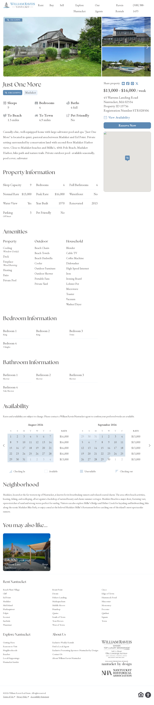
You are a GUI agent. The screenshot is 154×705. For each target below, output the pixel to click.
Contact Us (57, 654)
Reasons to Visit (10, 646)
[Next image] (147, 46)
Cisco (104, 589)
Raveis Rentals (120, 8)
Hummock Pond (109, 597)
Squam (105, 617)
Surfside (6, 620)
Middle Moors (58, 605)
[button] (127, 159)
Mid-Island (8, 605)
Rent (40, 5)
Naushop (56, 609)
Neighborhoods (10, 650)
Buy (51, 5)
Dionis (55, 593)
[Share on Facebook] (128, 83)
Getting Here (9, 642)
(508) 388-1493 (138, 8)
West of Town (58, 624)
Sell (62, 5)
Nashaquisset (9, 609)
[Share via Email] (123, 83)
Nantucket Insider (11, 662)
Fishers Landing (59, 597)
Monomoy (106, 605)
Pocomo (105, 609)
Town (104, 620)
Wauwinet (7, 624)
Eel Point (7, 597)
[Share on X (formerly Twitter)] (137, 83)
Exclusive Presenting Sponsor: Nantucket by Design (75, 650)
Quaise (55, 613)
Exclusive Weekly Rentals (63, 642)
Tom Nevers (57, 620)
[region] (77, 47)
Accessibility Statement (40, 696)
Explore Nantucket (80, 8)
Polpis (5, 613)
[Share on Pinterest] (132, 83)
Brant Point (57, 589)
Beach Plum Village (11, 589)
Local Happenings (11, 658)
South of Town (58, 617)
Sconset (6, 617)
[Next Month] (149, 446)
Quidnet (105, 613)
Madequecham (58, 601)
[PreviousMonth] (4, 446)
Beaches (6, 654)
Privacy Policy (22, 696)
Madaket (7, 601)
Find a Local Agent (60, 646)
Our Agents (99, 8)
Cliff (5, 593)
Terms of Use (8, 696)
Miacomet (106, 601)
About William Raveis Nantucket (66, 658)
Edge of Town (108, 593)
